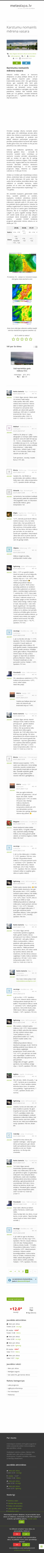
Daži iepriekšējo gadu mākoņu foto (22, 369)
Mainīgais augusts (14, 1372)
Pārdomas (11, 1395)
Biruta (15, 470)
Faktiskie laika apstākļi (15, 1503)
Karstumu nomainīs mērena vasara (18, 69)
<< (11, 1271)
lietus (11, 54)
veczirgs (16, 631)
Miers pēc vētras (14, 1324)
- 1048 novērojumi (31, 672)
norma (30, 54)
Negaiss (15, 54)
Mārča (18, 693)
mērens (34, 54)
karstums (20, 54)
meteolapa (32, 56)
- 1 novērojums (32, 391)
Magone (16, 822)
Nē (17, 1534)
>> (35, 1271)
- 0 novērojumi (28, 1074)
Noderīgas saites (13, 1511)
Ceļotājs (16, 1134)
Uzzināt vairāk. (32, 1519)
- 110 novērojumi (32, 470)
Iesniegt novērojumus (15, 1299)
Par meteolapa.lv (13, 1391)
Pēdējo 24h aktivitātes (15, 1506)
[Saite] (22, 358)
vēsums (25, 54)
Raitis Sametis (18, 391)
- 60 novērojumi (28, 490)
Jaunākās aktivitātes (16, 1320)
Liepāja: (13, 1330)
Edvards (16, 490)
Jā (26, 1534)
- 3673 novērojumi (30, 566)
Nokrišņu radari (13, 1501)
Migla (15, 513)
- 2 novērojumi (32, 822)
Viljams (16, 548)
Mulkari (16, 427)
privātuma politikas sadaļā (22, 1550)
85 (25, 56)
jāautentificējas (23, 1281)
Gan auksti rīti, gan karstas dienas (19, 1375)
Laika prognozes (15, 56)
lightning (16, 566)
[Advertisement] (22, 15)
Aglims (15, 1074)
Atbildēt (9, 397)
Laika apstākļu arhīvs (15, 1509)
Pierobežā (17, 672)
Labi (21, 1522)
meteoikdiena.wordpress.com (26, 981)
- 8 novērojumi (31, 513)
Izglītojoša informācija (15, 1388)
